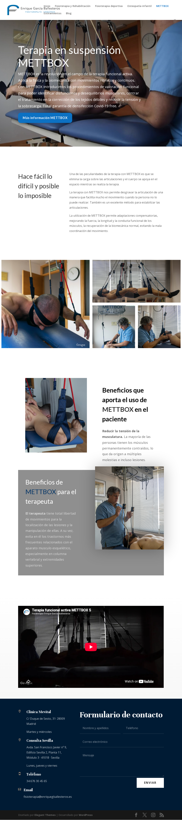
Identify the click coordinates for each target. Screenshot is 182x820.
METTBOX (162, 6)
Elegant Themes (45, 815)
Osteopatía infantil (139, 6)
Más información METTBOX (45, 118)
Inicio (47, 6)
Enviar (150, 783)
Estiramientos (52, 13)
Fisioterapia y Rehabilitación (72, 6)
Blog (68, 13)
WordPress (86, 815)
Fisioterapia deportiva (109, 6)
